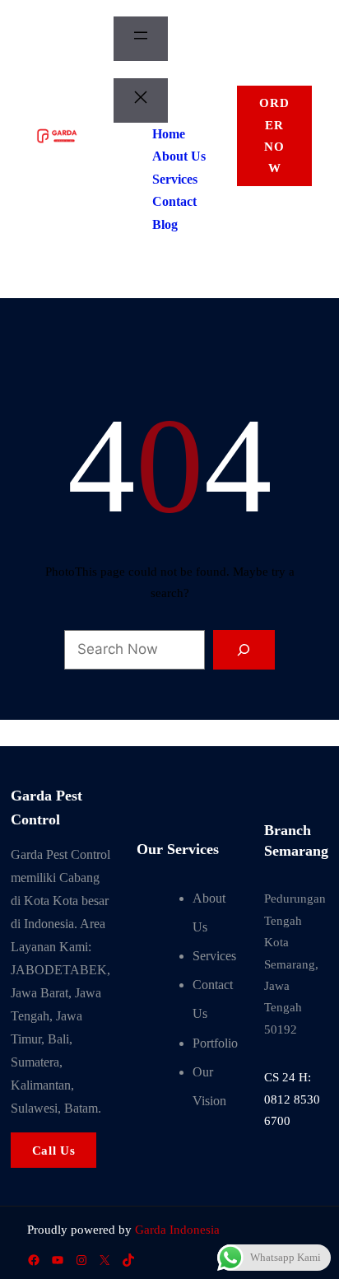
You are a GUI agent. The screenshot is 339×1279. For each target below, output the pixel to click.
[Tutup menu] (141, 100)
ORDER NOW (274, 135)
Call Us (54, 1150)
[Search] (244, 650)
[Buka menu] (141, 38)
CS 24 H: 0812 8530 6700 (292, 1099)
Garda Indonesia (177, 1229)
